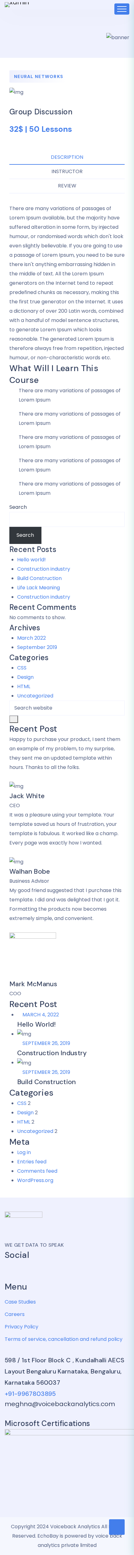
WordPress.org (35, 1180)
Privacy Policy (21, 1326)
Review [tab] (67, 185)
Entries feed (31, 1161)
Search (18, 507)
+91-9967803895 (30, 1394)
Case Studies (20, 1301)
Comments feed (37, 1171)
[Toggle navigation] (121, 9)
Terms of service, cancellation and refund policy (63, 1339)
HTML (23, 686)
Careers (15, 1314)
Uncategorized (35, 695)
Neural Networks (38, 76)
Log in (24, 1152)
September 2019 (37, 647)
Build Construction (39, 578)
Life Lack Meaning (38, 587)
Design (25, 677)
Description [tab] (67, 157)
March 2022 (31, 638)
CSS (21, 667)
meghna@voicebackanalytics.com (60, 1404)
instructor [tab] (67, 171)
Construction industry (43, 569)
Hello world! (31, 559)
